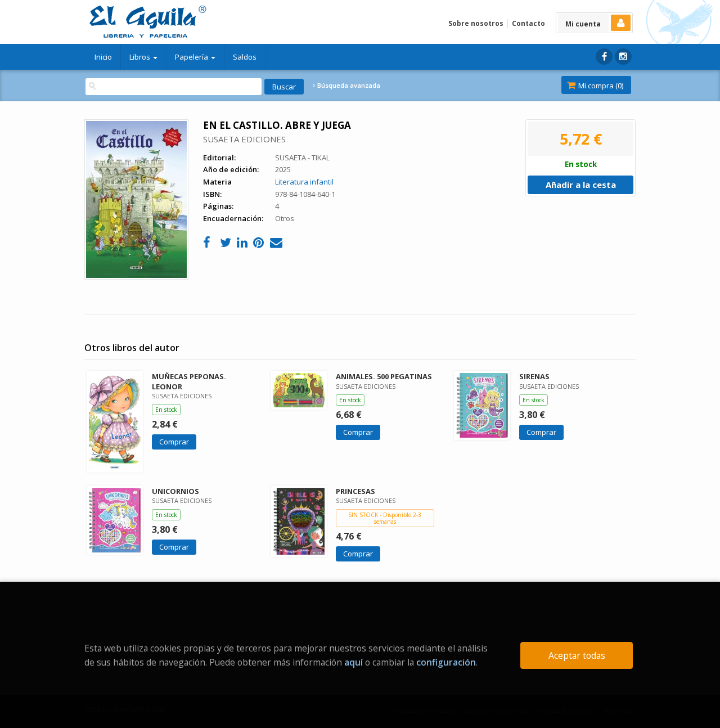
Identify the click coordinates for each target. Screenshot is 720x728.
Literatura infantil (304, 182)
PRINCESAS (355, 491)
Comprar (174, 442)
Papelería (192, 57)
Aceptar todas (576, 655)
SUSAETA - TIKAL (302, 157)
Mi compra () (600, 85)
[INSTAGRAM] (623, 56)
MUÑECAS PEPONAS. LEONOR (189, 381)
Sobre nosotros (475, 23)
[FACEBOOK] (604, 56)
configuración (446, 662)
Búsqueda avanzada (348, 85)
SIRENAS (534, 376)
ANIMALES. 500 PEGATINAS (384, 376)
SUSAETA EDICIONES (244, 139)
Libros (140, 57)
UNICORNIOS (175, 491)
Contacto (528, 23)
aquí (353, 662)
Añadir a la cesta (581, 184)
